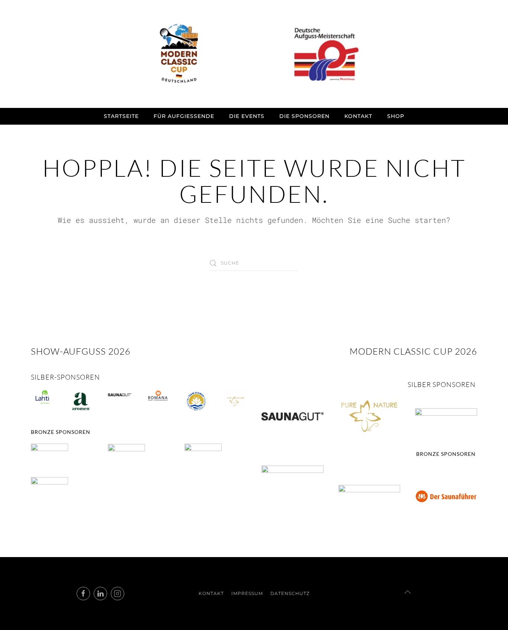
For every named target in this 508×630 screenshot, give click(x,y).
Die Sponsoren (304, 116)
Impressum (247, 593)
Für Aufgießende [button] (184, 116)
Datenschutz (290, 593)
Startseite (121, 116)
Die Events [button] (246, 116)
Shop (395, 116)
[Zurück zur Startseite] (254, 53)
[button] (407, 592)
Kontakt (358, 116)
